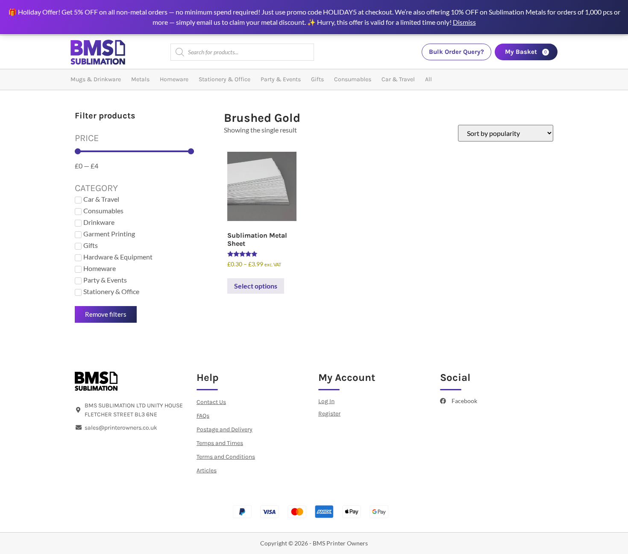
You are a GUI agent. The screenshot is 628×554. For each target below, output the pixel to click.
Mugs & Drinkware (95, 79)
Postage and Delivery (224, 429)
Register (329, 413)
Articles (207, 470)
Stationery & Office (224, 79)
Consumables (352, 79)
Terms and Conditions (226, 456)
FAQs (203, 415)
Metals (140, 79)
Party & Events (281, 79)
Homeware (174, 79)
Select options (255, 286)
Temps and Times (220, 443)
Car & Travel (398, 79)
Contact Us (211, 402)
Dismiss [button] (464, 22)
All (428, 79)
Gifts (317, 79)
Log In (326, 401)
